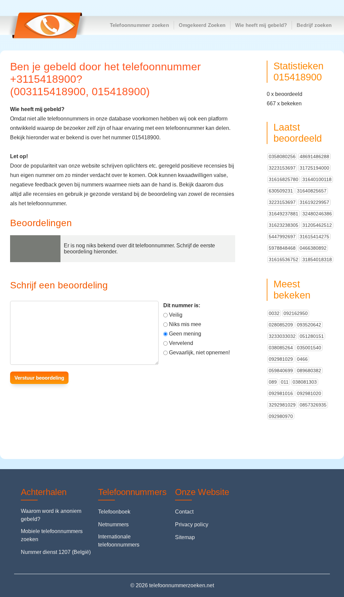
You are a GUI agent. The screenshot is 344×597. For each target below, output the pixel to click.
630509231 (281, 191)
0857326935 (313, 405)
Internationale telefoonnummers (118, 541)
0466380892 (313, 248)
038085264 (281, 347)
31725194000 (314, 168)
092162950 (296, 313)
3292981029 (282, 405)
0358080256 (282, 156)
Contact (184, 512)
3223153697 (282, 168)
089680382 (309, 370)
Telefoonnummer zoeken (139, 25)
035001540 (309, 347)
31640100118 (317, 179)
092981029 (281, 359)
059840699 (281, 370)
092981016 (281, 393)
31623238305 (283, 225)
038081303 (305, 382)
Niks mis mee (185, 324)
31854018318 (317, 259)
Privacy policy (191, 524)
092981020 (309, 393)
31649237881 (283, 213)
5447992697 (282, 236)
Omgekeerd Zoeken (202, 25)
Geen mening (185, 334)
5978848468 (282, 248)
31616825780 (283, 179)
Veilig (175, 315)
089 (273, 382)
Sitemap (185, 537)
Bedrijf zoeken (314, 25)
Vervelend (181, 343)
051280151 (312, 336)
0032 (274, 313)
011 (285, 382)
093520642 (309, 324)
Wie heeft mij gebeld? (261, 25)
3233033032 (282, 336)
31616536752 (283, 259)
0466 (302, 359)
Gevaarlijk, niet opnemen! (199, 352)
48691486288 (314, 156)
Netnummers (113, 524)
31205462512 (317, 225)
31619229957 (314, 202)
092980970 (281, 416)
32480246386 (317, 213)
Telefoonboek (114, 512)
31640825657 (312, 191)
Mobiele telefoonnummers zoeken (52, 535)
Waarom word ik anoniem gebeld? (51, 515)
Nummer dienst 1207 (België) (56, 552)
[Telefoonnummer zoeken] (44, 25)
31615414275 (314, 236)
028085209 (281, 324)
